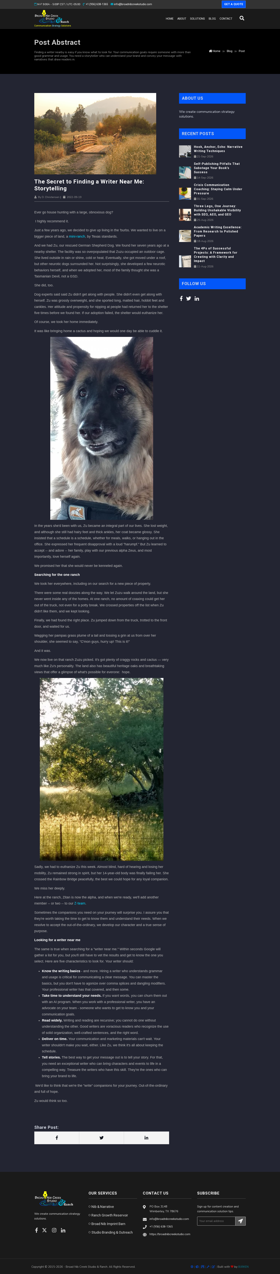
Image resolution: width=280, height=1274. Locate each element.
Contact (226, 18)
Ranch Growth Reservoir (109, 1215)
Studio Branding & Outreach (112, 1232)
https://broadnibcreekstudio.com (170, 1234)
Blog (212, 18)
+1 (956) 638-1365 (97, 4)
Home (170, 18)
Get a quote (233, 4)
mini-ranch (77, 236)
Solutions (197, 18)
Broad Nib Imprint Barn (108, 1224)
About (181, 18)
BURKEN (243, 1266)
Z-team (79, 903)
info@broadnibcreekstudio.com (133, 4)
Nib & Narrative (102, 1207)
